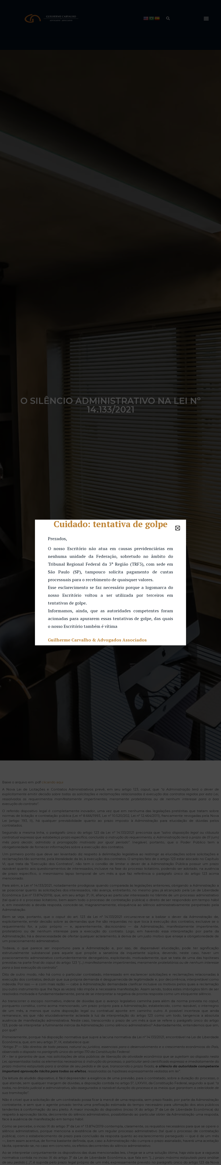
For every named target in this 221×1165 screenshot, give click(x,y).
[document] (110, 582)
